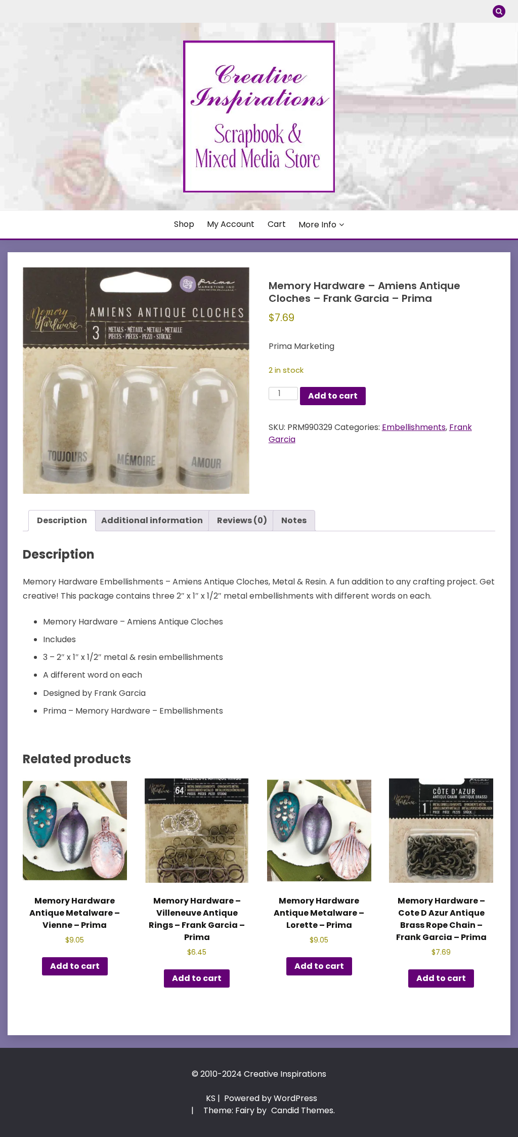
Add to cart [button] (75, 966)
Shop (184, 224)
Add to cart (333, 396)
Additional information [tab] (152, 520)
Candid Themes (302, 1110)
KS (210, 1098)
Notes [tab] (294, 520)
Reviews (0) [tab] (242, 520)
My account (230, 224)
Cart (277, 224)
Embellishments (414, 427)
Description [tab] (62, 520)
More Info (317, 224)
